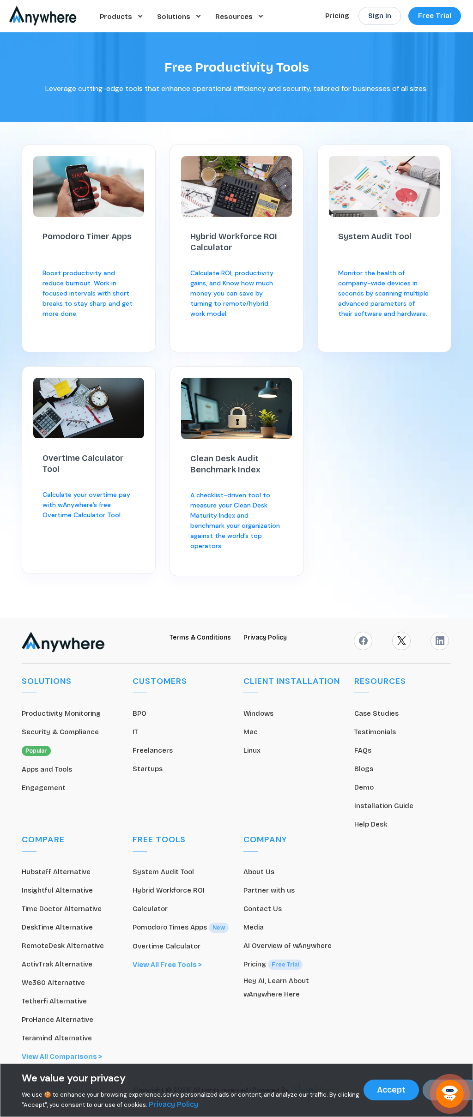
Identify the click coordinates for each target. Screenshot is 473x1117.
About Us (258, 872)
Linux (252, 750)
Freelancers (153, 750)
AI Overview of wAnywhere (287, 946)
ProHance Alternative (57, 1019)
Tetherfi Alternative (54, 1001)
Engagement (44, 788)
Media (253, 927)
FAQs (362, 750)
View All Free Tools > (167, 964)
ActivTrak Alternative (57, 964)
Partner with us (269, 890)
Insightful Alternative (57, 890)
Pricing (337, 16)
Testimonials (375, 732)
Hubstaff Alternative (56, 872)
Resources (235, 16)
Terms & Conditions (201, 637)
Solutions (174, 16)
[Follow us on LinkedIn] (440, 641)
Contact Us (262, 909)
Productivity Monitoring (61, 713)
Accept (391, 1090)
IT (135, 732)
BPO (139, 713)
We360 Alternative (53, 982)
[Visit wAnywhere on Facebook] (363, 641)
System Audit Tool (163, 872)
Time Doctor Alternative (62, 909)
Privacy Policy (265, 637)
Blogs (363, 769)
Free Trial (434, 16)
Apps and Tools (47, 769)
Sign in (379, 16)
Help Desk (370, 824)
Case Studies (376, 713)
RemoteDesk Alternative (63, 946)
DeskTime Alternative (57, 927)
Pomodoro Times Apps (179, 927)
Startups (148, 769)
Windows (258, 713)
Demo (364, 787)
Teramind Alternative (57, 1038)
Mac (250, 732)
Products (117, 16)
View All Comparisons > (62, 1056)
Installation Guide (383, 806)
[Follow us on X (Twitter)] (401, 641)
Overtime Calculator (166, 946)
